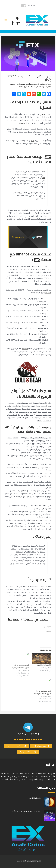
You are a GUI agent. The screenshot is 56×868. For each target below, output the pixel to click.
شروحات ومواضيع (32, 84)
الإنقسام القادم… (35, 798)
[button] (41, 746)
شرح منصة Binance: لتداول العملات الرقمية (20, 666)
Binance (22, 123)
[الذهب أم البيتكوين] (41, 658)
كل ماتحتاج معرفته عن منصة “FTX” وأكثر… (26, 811)
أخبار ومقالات (45, 84)
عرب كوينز (16, 20)
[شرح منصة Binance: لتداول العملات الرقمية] (19, 658)
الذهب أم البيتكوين (44, 665)
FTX (25, 102)
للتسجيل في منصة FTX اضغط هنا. (28, 619)
